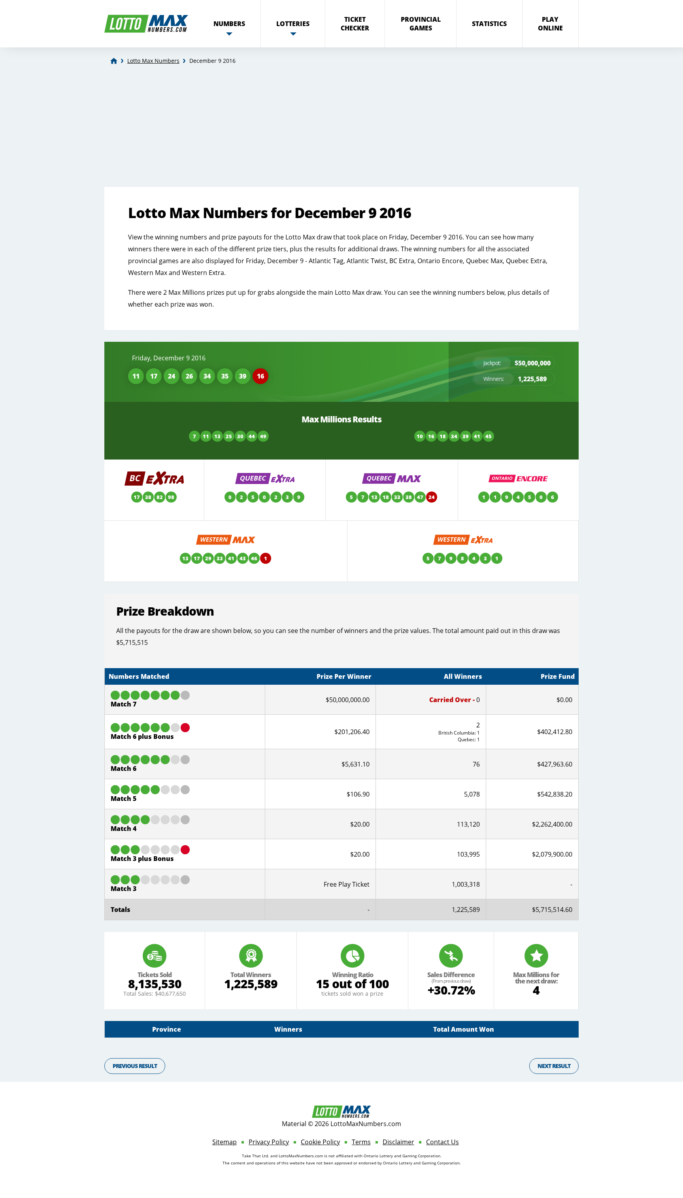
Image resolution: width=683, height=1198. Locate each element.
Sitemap (224, 1142)
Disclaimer (398, 1142)
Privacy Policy (269, 1142)
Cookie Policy (320, 1142)
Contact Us (442, 1142)
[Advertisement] (341, 127)
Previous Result (135, 1066)
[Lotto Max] (113, 60)
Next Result (554, 1066)
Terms (361, 1142)
